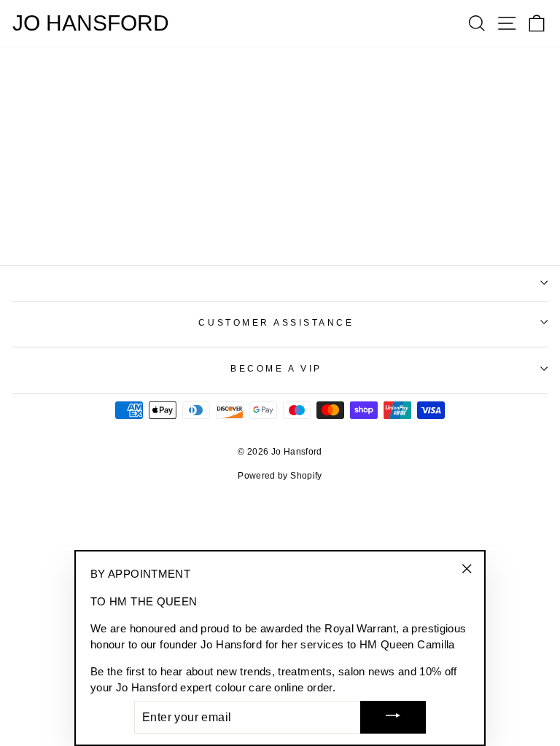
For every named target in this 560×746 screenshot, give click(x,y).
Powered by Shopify (280, 476)
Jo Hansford (90, 23)
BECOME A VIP (276, 368)
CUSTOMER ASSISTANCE (276, 322)
